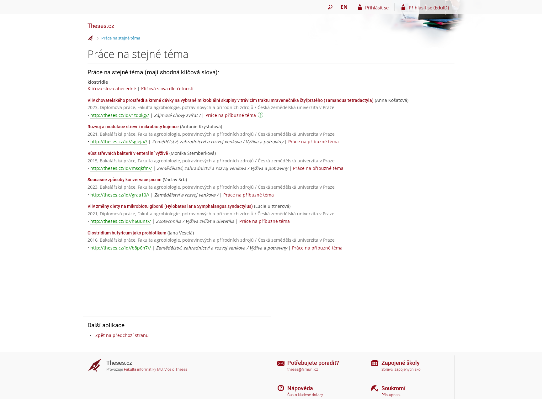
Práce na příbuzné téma (230, 115)
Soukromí (393, 388)
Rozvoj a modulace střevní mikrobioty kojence (133, 126)
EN (344, 6)
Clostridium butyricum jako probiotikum (127, 232)
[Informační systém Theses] (91, 38)
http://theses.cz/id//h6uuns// (120, 221)
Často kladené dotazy (305, 395)
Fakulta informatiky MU (143, 369)
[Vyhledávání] (330, 7)
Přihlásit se (377, 7)
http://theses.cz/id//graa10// (119, 195)
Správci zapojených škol (401, 369)
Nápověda (300, 388)
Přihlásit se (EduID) (429, 7)
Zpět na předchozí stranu (122, 335)
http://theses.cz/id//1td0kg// (119, 115)
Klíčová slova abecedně (112, 89)
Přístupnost (391, 395)
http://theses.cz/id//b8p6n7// (120, 248)
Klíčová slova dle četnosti (167, 89)
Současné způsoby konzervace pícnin (125, 179)
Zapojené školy (400, 363)
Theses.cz (101, 25)
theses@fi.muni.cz (302, 369)
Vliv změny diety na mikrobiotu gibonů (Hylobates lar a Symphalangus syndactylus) (170, 206)
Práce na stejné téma (120, 38)
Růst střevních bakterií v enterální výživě (128, 153)
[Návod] (261, 115)
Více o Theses (175, 369)
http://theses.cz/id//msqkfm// (121, 168)
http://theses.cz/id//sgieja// (118, 141)
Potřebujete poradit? (313, 363)
